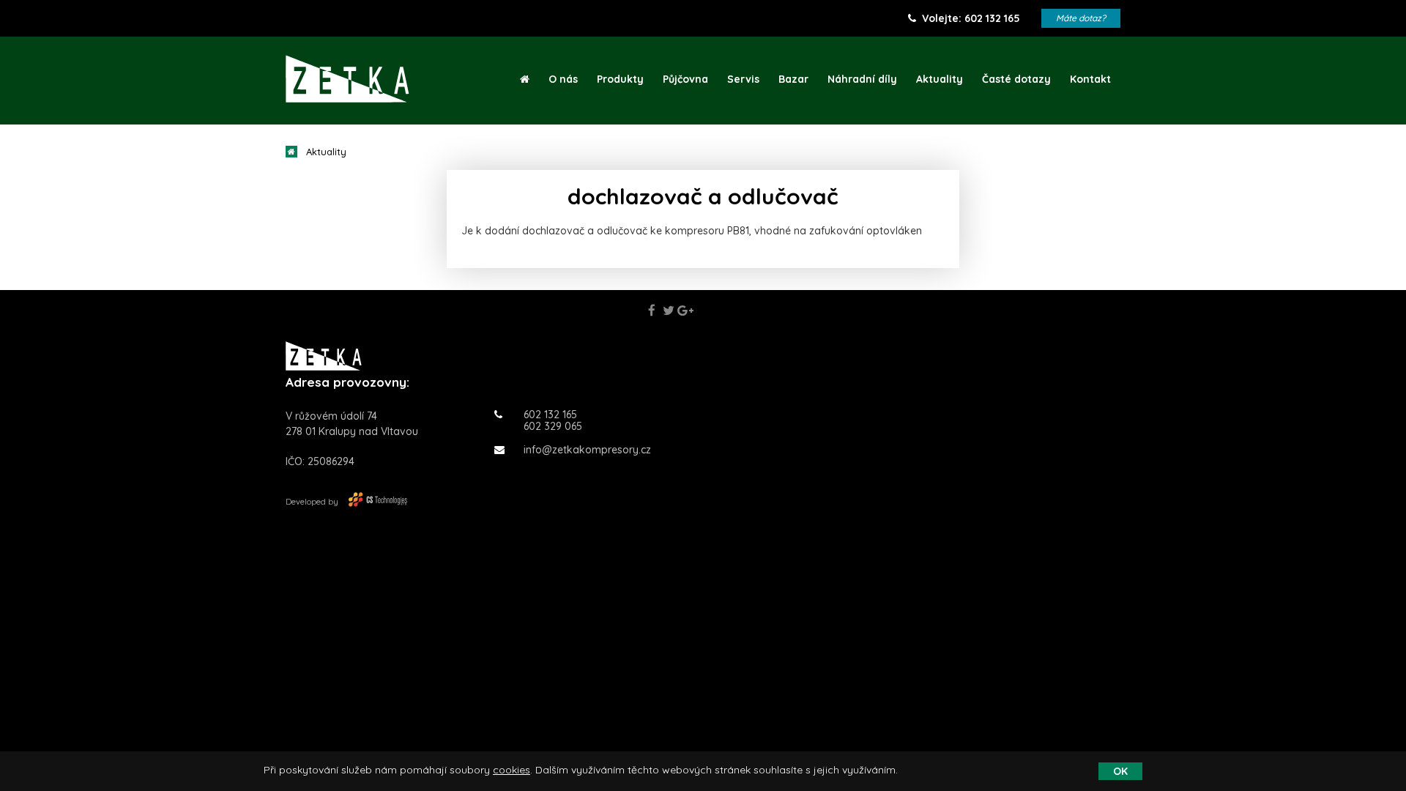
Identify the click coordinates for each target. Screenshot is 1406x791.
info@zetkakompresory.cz (587, 449)
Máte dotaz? (1081, 17)
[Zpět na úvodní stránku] (347, 79)
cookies (511, 769)
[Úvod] (524, 79)
